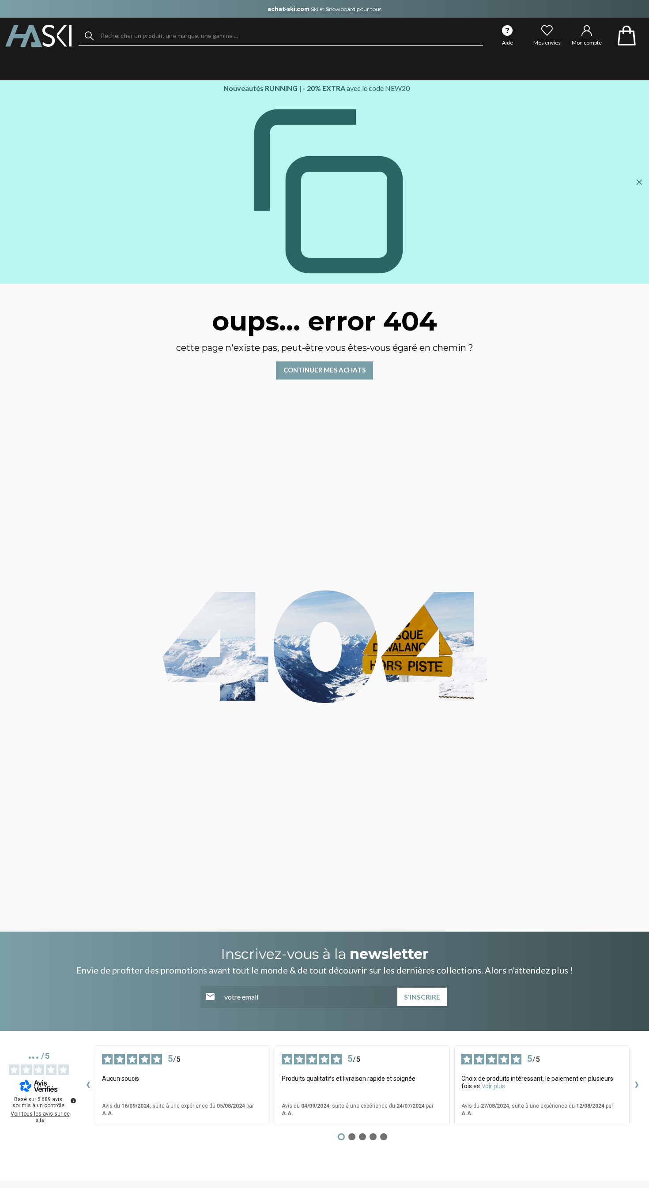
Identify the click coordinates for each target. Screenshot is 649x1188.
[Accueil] (38, 36)
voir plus (493, 1086)
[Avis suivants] (636, 1085)
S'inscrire (422, 997)
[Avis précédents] (88, 1085)
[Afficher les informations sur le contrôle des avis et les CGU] (73, 1100)
